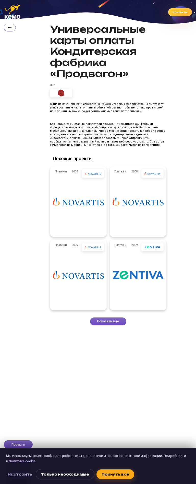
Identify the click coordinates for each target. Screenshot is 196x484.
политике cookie (22, 461)
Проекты (18, 444)
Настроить (20, 474)
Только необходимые (65, 474)
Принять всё (115, 474)
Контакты (180, 12)
